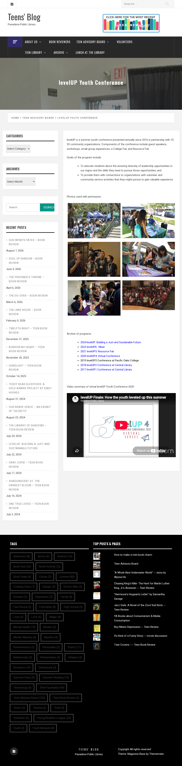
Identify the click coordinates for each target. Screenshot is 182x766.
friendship (47, 607)
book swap (22, 576)
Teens (19, 707)
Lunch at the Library (90, 52)
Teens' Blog (24, 17)
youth (19, 728)
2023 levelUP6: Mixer (93, 347)
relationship (23, 657)
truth (59, 707)
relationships (50, 657)
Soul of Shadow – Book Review (26, 260)
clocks (45, 576)
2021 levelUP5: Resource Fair (97, 351)
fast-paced (22, 607)
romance (22, 667)
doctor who (73, 586)
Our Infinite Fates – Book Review (27, 242)
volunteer (21, 718)
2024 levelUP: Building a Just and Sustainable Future (111, 342)
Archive (59, 52)
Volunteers (124, 42)
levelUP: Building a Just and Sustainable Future (29, 446)
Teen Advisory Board (90, 42)
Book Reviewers (59, 42)
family (66, 596)
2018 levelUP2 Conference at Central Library (106, 365)
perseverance (24, 647)
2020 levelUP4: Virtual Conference (100, 356)
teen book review (66, 697)
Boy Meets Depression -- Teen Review (136, 627)
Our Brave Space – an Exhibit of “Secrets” (30, 409)
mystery (51, 637)
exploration (43, 596)
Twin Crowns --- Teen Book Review (134, 644)
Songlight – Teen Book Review (25, 367)
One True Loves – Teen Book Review (29, 506)
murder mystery (25, 637)
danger (49, 586)
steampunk (47, 667)
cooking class (24, 586)
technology (22, 687)
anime (43, 556)
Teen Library (33, 52)
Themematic (156, 753)
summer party (24, 677)
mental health (24, 627)
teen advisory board (29, 697)
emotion (20, 596)
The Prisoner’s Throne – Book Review (26, 279)
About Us (31, 42)
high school (73, 607)
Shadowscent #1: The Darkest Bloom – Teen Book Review (29, 485)
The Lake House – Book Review (25, 312)
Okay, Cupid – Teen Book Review (26, 464)
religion (75, 657)
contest (67, 576)
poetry (74, 647)
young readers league (54, 718)
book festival (49, 566)
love (36, 617)
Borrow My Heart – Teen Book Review (27, 349)
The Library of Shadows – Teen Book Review (28, 427)
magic (55, 617)
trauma (39, 707)
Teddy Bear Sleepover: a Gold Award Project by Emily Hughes (30, 388)
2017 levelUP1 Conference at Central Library (106, 369)
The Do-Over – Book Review (28, 295)
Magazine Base (136, 753)
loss (18, 617)
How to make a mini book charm (133, 554)
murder (49, 627)
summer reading (56, 677)
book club (22, 566)
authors (65, 556)
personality (51, 647)
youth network (43, 728)
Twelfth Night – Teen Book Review (28, 330)
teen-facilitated (52, 687)
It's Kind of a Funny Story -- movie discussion (140, 635)
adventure (22, 556)
